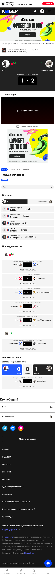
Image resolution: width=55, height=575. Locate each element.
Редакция (6, 457)
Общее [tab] (4, 180)
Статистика (15, 169)
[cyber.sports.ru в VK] (13, 428)
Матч (4, 169)
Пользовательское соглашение (16, 502)
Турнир (26, 169)
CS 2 (14, 43)
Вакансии (6, 472)
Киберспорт (6, 43)
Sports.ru (9, 537)
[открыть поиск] (35, 11)
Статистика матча (28, 270)
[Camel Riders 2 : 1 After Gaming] (11, 333)
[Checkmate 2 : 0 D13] (12, 64)
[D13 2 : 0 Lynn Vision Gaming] (13, 63)
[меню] (49, 11)
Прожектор (7, 494)
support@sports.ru (10, 529)
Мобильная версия (27, 439)
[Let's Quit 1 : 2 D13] (15, 63)
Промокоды (7, 517)
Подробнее (29, 553)
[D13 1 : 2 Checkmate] (14, 63)
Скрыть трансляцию (30, 126)
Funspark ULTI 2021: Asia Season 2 (29, 43)
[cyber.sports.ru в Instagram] (21, 428)
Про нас (5, 449)
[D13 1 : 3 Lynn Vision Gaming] (11, 64)
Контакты (6, 464)
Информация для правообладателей (18, 509)
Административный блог (13, 487)
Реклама (6, 479)
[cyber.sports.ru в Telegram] (5, 428)
